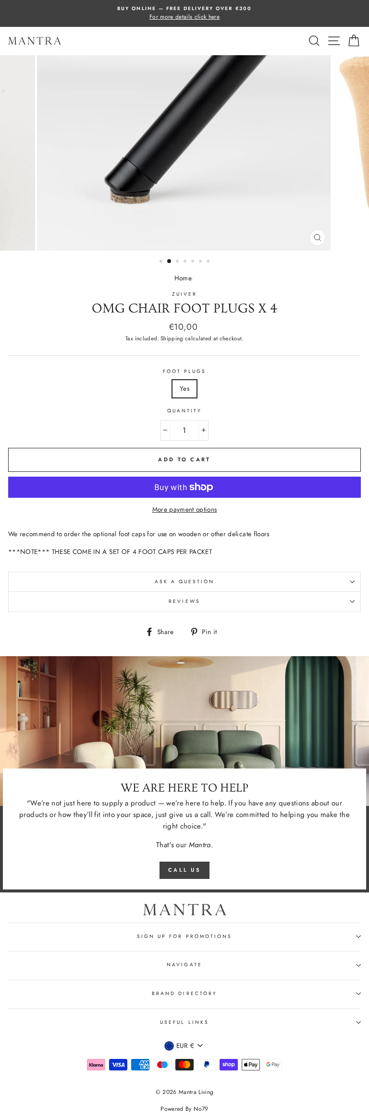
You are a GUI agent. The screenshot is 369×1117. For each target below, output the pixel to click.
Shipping (172, 338)
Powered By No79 (184, 1109)
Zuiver (184, 294)
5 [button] (193, 262)
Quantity (184, 410)
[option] (184, 13)
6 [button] (201, 262)
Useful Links (184, 1022)
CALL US (184, 870)
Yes (184, 388)
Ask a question (185, 581)
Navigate (184, 964)
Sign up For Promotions (184, 936)
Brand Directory (184, 993)
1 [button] (162, 262)
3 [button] (178, 262)
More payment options (184, 509)
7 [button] (209, 262)
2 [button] (169, 261)
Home (182, 278)
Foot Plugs (185, 371)
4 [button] (186, 262)
